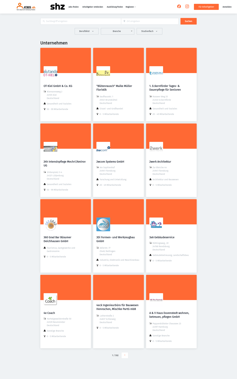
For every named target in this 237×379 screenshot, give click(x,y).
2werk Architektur (160, 161)
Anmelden (227, 7)
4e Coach (49, 313)
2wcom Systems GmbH (110, 161)
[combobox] (80, 21)
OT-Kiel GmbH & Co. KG (58, 86)
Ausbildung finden (115, 7)
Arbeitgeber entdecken (92, 7)
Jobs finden (74, 7)
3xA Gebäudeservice (161, 237)
